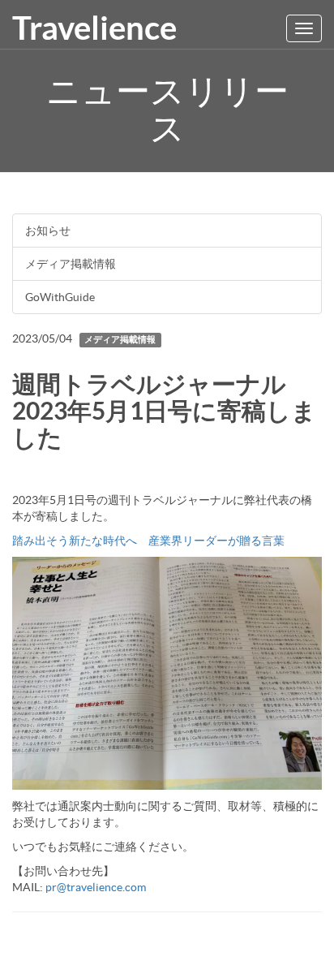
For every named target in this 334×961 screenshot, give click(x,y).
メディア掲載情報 (70, 263)
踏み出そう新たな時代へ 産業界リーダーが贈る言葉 (148, 540)
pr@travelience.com (95, 887)
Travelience (94, 28)
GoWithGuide (60, 297)
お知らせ (48, 230)
